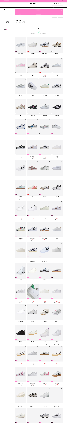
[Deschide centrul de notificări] (58, 3)
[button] (54, 18)
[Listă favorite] (60, 3)
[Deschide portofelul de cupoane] (54, 3)
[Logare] (56, 3)
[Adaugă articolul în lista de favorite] (25, 58)
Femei (5, 3)
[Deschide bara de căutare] (52, 5)
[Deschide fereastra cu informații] (62, 0)
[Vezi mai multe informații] (20, 76)
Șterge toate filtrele (18, 20)
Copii (11, 3)
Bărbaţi (8, 3)
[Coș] (62, 3)
